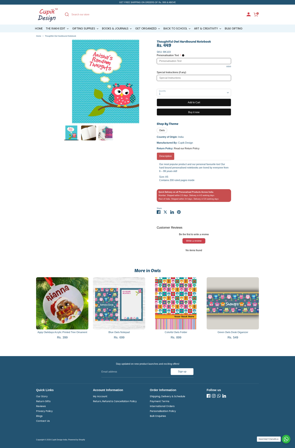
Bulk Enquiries (158, 416)
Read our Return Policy (186, 148)
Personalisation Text (169, 55)
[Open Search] (67, 14)
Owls (162, 130)
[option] (106, 83)
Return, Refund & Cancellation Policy (115, 401)
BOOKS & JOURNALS (115, 28)
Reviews (41, 406)
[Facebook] (208, 396)
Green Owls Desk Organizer (233, 332)
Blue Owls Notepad (119, 332)
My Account (100, 396)
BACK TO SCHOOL (175, 28)
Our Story (42, 396)
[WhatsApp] (219, 396)
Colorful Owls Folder (176, 332)
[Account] (248, 14)
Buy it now (194, 112)
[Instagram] (214, 396)
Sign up (182, 371)
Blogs (39, 416)
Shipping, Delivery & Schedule (167, 396)
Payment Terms (159, 401)
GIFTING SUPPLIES (84, 28)
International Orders (162, 406)
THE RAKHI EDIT (56, 28)
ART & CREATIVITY (206, 28)
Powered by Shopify (76, 440)
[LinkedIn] (224, 396)
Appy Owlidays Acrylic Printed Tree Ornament (62, 332)
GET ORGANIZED (146, 28)
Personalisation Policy (163, 411)
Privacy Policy (44, 411)
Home (39, 28)
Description (165, 156)
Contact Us (43, 421)
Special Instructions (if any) (171, 72)
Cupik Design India (59, 440)
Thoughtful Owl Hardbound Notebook (60, 36)
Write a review (194, 240)
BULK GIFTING (233, 28)
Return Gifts (43, 401)
